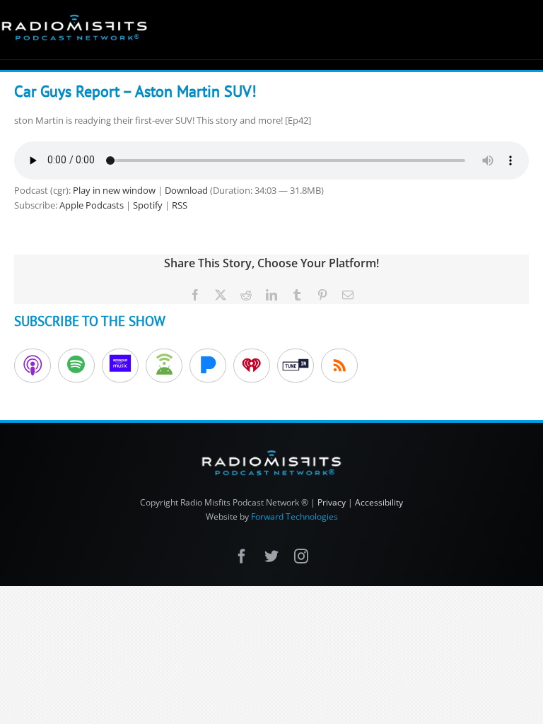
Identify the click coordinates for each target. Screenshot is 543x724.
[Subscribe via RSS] (339, 366)
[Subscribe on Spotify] (76, 366)
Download (186, 190)
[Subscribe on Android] (164, 366)
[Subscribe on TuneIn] (295, 366)
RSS (179, 205)
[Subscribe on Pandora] (207, 366)
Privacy (331, 502)
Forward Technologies (294, 516)
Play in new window (114, 190)
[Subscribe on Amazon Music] (120, 366)
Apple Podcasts (91, 205)
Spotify (148, 205)
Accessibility (379, 502)
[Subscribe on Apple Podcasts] (32, 366)
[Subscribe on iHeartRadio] (251, 366)
